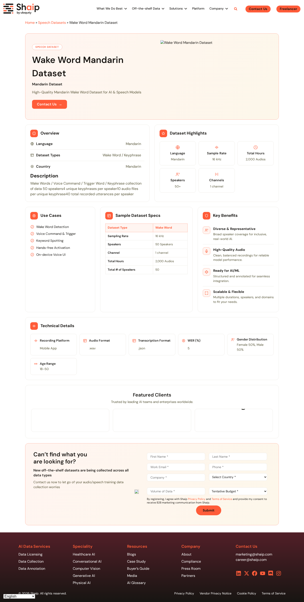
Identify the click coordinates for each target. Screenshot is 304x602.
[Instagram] (279, 573)
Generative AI (84, 575)
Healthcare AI (84, 554)
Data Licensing (30, 554)
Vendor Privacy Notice (215, 593)
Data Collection (31, 561)
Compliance (191, 561)
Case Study (136, 561)
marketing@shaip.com (254, 554)
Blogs (131, 554)
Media (132, 575)
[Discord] (271, 573)
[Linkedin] (238, 573)
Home (30, 22)
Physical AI (82, 582)
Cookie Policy (246, 593)
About (186, 554)
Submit (209, 510)
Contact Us (49, 104)
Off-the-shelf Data (146, 8)
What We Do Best (110, 8)
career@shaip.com (251, 559)
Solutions (176, 8)
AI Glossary (136, 582)
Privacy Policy (196, 499)
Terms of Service (222, 499)
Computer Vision (86, 568)
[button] (236, 9)
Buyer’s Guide (138, 568)
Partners (188, 575)
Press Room (191, 568)
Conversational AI (87, 561)
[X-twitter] (246, 573)
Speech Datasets (52, 22)
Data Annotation (31, 568)
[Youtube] (262, 573)
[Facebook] (254, 573)
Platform (198, 8)
